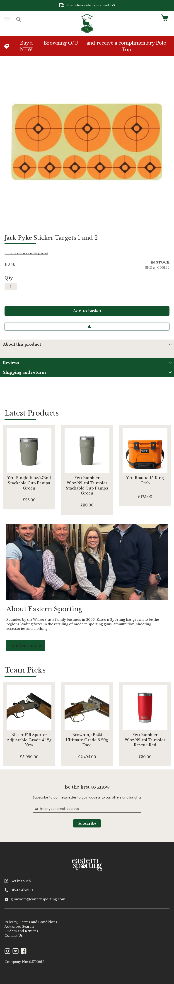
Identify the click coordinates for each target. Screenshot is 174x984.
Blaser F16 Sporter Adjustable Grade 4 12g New (29, 739)
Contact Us (14, 936)
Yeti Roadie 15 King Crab (145, 480)
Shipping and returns (24, 372)
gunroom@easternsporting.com (38, 899)
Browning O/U (61, 43)
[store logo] (87, 23)
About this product (22, 344)
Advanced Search (19, 927)
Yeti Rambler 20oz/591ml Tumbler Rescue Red (145, 739)
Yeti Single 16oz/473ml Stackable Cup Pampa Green (29, 482)
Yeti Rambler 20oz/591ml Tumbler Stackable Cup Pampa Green (87, 485)
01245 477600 (22, 890)
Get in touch (20, 881)
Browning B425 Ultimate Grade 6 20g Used (87, 739)
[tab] (87, 344)
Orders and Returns (21, 931)
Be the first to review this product (26, 253)
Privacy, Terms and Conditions (31, 922)
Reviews (11, 363)
